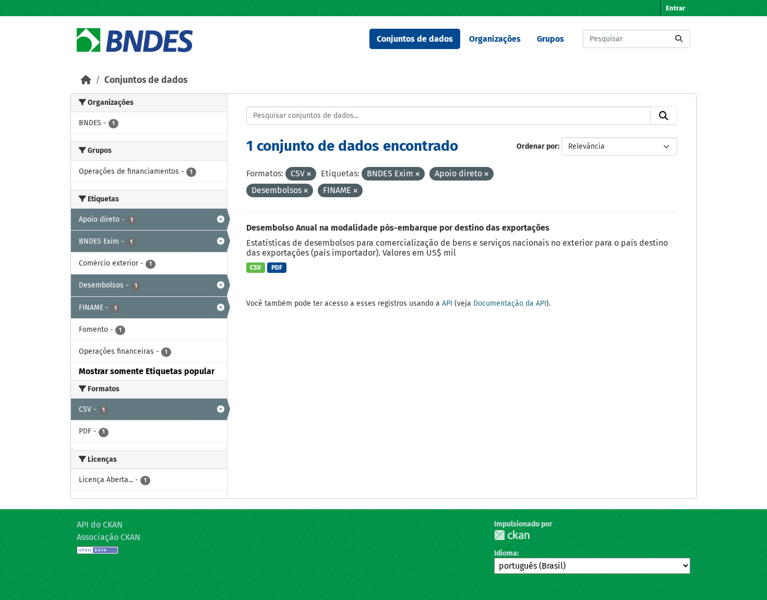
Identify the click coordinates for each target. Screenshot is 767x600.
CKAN (512, 535)
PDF (276, 267)
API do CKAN (100, 525)
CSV (255, 267)
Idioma (505, 553)
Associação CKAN (108, 537)
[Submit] (678, 39)
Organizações (495, 39)
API (447, 303)
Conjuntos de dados (415, 39)
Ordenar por (537, 146)
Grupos (550, 39)
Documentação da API (509, 303)
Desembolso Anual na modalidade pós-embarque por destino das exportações (397, 228)
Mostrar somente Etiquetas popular (146, 371)
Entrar (675, 8)
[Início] (86, 80)
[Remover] (309, 174)
